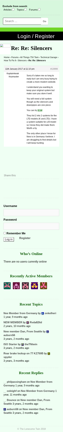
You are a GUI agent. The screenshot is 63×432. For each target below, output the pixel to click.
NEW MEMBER (13, 322)
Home (7, 57)
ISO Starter (10, 344)
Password (10, 219)
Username (10, 206)
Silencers (22, 60)
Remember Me (16, 233)
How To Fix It (10, 60)
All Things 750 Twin (29, 57)
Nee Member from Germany (20, 313)
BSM (40, 110)
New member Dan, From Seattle (23, 331)
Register (24, 238)
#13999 (54, 69)
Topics (20, 9)
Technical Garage (48, 57)
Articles (8, 9)
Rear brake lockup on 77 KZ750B (23, 353)
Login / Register (36, 36)
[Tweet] (14, 184)
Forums (33, 9)
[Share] (7, 184)
